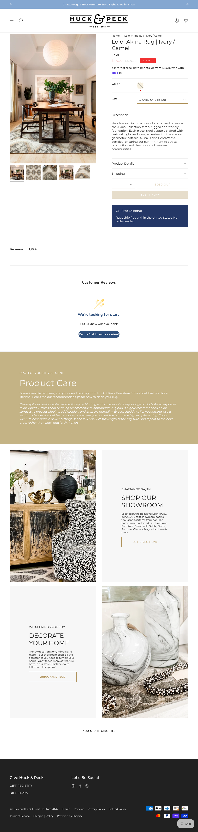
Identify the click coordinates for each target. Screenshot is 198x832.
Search (65, 809)
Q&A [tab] (33, 249)
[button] (21, 20)
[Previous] (10, 4)
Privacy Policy (96, 809)
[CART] (186, 20)
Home (116, 35)
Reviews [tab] (17, 249)
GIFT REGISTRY (21, 785)
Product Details (123, 163)
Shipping (118, 173)
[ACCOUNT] (176, 20)
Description (120, 115)
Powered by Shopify (69, 815)
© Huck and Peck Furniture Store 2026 (34, 809)
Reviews (79, 809)
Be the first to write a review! (99, 334)
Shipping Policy (43, 815)
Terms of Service (20, 815)
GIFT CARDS (19, 793)
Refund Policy (117, 809)
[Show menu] (12, 20)
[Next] (187, 4)
